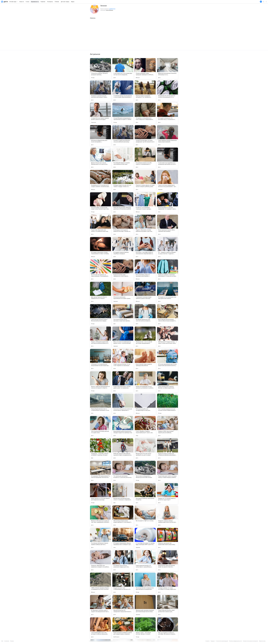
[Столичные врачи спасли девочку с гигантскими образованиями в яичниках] (122, 90)
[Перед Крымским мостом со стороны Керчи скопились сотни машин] (100, 404)
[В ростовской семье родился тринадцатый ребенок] (145, 359)
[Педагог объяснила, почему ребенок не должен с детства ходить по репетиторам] (145, 225)
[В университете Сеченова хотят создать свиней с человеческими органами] (100, 180)
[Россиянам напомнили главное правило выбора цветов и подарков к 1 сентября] (100, 538)
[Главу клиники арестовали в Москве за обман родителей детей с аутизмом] (167, 381)
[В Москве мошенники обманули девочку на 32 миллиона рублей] (122, 202)
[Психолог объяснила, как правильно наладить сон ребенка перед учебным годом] (100, 560)
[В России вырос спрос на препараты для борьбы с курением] (145, 269)
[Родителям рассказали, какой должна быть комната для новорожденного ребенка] (167, 605)
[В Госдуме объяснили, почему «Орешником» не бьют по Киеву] (100, 247)
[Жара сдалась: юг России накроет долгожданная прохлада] (100, 493)
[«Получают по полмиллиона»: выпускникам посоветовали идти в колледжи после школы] (100, 359)
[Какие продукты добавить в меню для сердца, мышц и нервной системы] (122, 627)
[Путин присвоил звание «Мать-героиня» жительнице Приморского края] (167, 225)
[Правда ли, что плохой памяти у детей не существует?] (167, 493)
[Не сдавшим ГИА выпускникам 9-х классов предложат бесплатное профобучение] (100, 471)
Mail (2, 641)
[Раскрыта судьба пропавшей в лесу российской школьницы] (122, 135)
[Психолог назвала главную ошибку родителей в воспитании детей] (167, 516)
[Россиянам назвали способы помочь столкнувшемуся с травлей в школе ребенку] (145, 158)
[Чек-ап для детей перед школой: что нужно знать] (100, 426)
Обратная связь (262, 641)
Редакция (213, 641)
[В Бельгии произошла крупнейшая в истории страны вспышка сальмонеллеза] (122, 292)
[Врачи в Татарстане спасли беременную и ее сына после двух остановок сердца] (100, 158)
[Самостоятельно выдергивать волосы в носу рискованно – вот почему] (167, 180)
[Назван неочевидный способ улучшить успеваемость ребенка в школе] (145, 381)
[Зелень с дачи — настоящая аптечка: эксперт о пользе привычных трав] (145, 627)
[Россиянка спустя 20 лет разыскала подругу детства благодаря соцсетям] (122, 560)
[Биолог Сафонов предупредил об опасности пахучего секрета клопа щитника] (100, 381)
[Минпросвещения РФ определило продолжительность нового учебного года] (122, 605)
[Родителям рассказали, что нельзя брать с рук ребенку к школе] (145, 560)
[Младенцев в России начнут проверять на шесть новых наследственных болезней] (145, 448)
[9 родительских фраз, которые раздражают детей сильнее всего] (145, 135)
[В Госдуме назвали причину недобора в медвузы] (122, 247)
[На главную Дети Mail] (5, 1)
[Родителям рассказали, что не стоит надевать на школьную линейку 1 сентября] (122, 359)
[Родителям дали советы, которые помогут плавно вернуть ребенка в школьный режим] (167, 471)
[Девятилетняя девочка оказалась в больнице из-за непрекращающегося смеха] (167, 68)
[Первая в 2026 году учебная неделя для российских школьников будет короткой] (167, 426)
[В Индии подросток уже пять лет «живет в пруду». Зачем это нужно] (122, 180)
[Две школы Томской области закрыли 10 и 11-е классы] (100, 292)
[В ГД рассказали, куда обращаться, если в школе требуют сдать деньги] (122, 269)
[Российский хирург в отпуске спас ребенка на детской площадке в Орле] (122, 158)
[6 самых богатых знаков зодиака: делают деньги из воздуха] (100, 113)
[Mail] (2, 1)
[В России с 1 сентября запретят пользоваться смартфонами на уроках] (145, 247)
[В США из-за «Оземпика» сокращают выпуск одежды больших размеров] (145, 202)
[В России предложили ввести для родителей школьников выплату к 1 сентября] (167, 359)
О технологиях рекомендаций (222, 641)
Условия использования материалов (250, 641)
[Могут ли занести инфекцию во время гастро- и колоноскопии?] (122, 337)
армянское (112, 9)
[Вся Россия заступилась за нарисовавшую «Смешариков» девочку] (100, 269)
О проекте (207, 641)
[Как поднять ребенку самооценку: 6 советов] (145, 493)
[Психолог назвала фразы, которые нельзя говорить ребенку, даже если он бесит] (145, 180)
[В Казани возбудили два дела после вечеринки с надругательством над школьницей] (100, 135)
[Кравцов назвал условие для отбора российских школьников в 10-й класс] (167, 448)
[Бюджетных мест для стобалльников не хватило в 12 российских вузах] (122, 583)
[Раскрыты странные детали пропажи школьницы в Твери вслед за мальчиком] (100, 90)
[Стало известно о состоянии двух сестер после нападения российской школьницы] (122, 68)
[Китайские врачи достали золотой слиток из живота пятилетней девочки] (145, 314)
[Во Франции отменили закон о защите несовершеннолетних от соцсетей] (100, 605)
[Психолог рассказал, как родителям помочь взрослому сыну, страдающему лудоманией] (167, 538)
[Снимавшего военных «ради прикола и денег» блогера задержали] (145, 292)
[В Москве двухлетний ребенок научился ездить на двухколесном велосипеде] (122, 448)
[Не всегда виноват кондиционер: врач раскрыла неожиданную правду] (145, 583)
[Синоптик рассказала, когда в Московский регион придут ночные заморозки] (100, 314)
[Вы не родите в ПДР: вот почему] (145, 516)
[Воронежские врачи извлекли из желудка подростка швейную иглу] (122, 426)
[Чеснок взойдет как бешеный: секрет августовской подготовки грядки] (100, 202)
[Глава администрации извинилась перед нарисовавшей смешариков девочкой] (167, 135)
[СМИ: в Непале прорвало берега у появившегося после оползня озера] (100, 583)
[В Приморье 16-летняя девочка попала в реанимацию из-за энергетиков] (167, 90)
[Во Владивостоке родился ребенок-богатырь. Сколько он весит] (122, 225)
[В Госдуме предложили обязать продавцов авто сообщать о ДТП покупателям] (122, 538)
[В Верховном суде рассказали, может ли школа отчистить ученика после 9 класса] (167, 560)
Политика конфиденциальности (235, 641)
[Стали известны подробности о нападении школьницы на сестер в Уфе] (167, 158)
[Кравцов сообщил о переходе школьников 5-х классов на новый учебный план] (167, 269)
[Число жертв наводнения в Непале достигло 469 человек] (145, 471)
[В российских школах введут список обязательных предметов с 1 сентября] (167, 314)
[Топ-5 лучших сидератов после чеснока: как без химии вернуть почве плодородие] (167, 404)
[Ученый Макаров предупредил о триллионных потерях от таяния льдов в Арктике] (122, 113)
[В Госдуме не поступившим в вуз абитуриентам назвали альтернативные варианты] (167, 292)
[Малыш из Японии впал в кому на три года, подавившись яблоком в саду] (100, 516)
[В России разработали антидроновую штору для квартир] (145, 404)
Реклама (12, 641)
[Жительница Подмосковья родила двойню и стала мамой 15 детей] (122, 516)
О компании (6, 641)
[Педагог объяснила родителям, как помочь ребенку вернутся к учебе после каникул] (100, 337)
